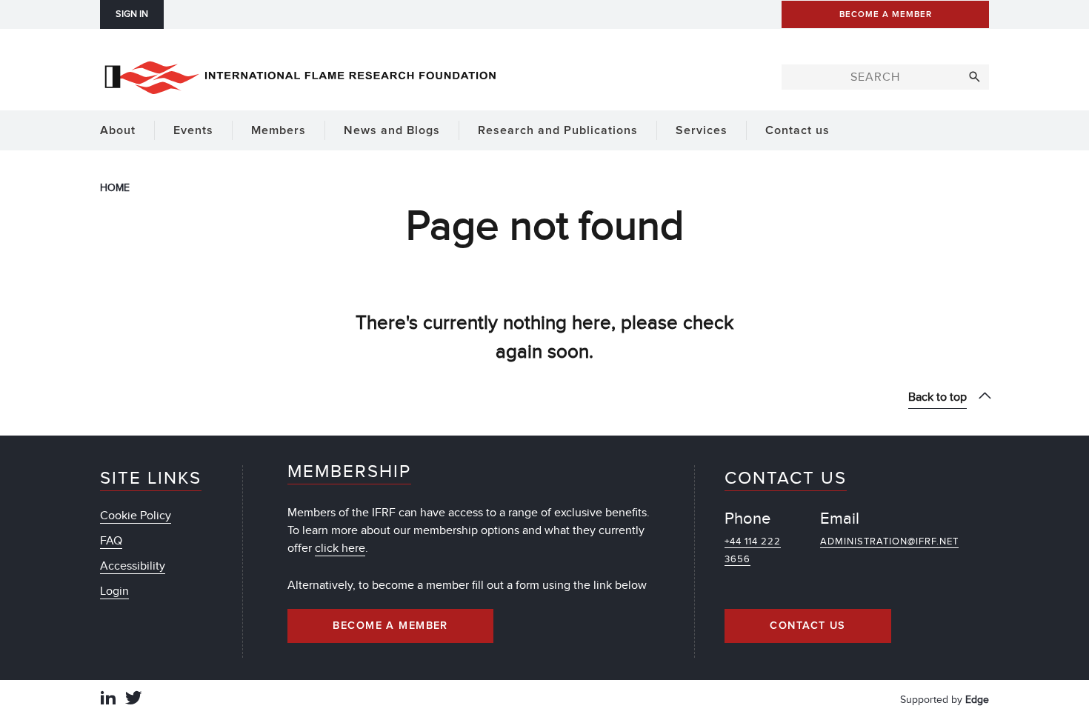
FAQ (111, 540)
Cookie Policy (135, 515)
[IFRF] (300, 74)
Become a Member (390, 626)
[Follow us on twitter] (133, 700)
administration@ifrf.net (889, 541)
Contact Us (807, 626)
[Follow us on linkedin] (108, 700)
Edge (977, 699)
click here (340, 548)
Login (114, 591)
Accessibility (132, 566)
